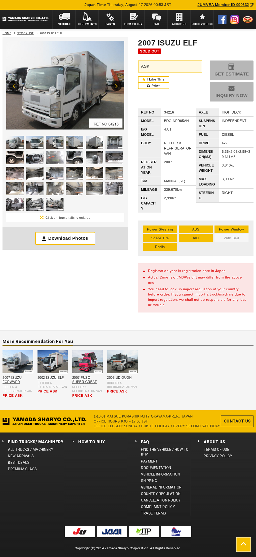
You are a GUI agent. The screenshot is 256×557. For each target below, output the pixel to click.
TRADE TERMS (153, 513)
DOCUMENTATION (156, 468)
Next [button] (116, 85)
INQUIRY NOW (232, 95)
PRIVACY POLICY (218, 456)
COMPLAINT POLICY (158, 507)
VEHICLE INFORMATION (160, 474)
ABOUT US (214, 442)
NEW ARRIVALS (21, 456)
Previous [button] (14, 85)
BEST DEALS (19, 462)
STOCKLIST (25, 33)
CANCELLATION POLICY (161, 500)
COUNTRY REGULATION (160, 494)
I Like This (155, 79)
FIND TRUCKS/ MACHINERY (35, 442)
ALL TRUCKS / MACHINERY (30, 450)
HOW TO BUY (91, 442)
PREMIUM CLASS (22, 469)
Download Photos (68, 238)
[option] (65, 86)
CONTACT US (237, 421)
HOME (6, 33)
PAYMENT (149, 461)
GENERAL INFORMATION (161, 487)
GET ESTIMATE (231, 74)
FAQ (145, 442)
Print (156, 86)
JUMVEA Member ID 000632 (223, 4)
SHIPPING (149, 481)
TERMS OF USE (216, 450)
